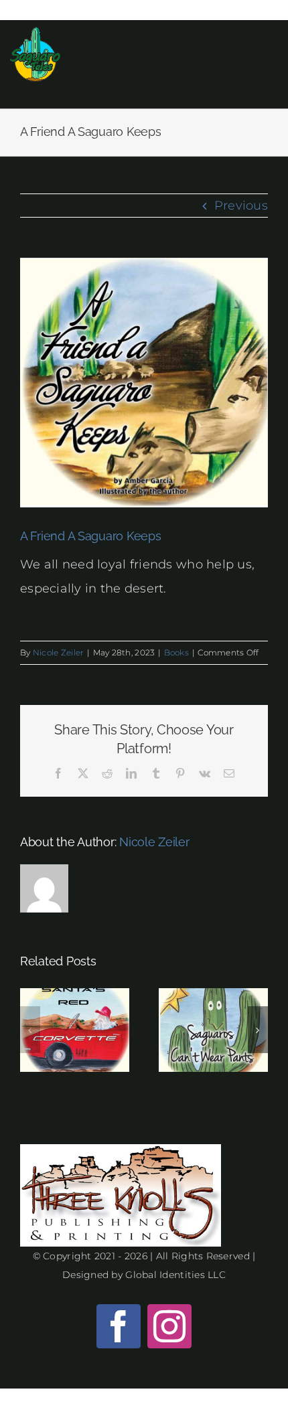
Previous (241, 205)
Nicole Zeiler (58, 652)
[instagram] (169, 1326)
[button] (30, 1029)
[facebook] (118, 1326)
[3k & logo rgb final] (120, 1150)
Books (176, 652)
